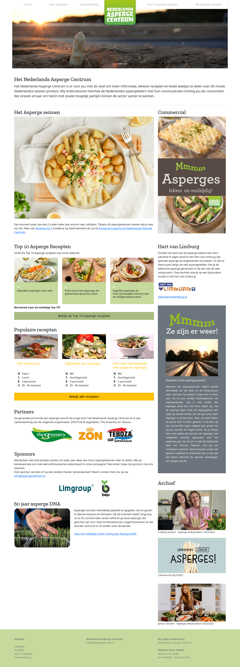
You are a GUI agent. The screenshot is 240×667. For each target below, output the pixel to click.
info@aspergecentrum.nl (29, 476)
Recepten (19, 650)
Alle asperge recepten (208, 4)
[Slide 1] (114, 64)
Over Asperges (58, 4)
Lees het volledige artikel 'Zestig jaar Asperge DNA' (105, 534)
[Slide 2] (120, 64)
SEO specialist (182, 657)
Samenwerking (89, 4)
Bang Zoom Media (168, 653)
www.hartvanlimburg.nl (172, 297)
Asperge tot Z (43, 228)
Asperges (19, 646)
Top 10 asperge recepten (162, 4)
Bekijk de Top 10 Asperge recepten (84, 316)
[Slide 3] (125, 64)
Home (27, 4)
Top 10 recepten (23, 653)
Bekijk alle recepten (84, 396)
